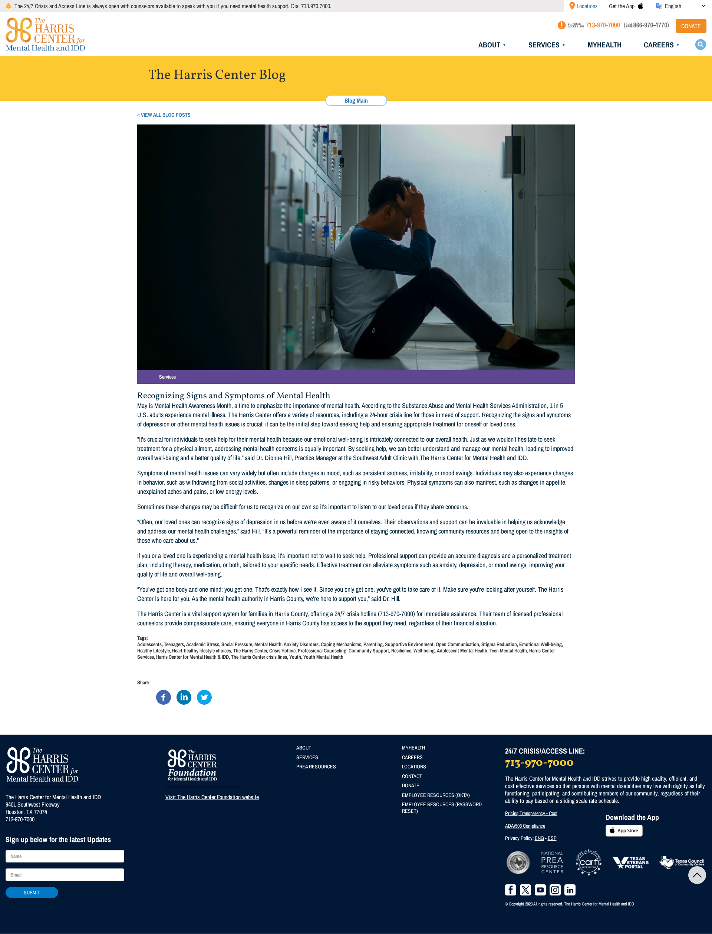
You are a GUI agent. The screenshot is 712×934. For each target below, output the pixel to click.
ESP (552, 838)
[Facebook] (163, 697)
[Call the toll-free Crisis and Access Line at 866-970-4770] (647, 27)
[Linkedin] (184, 697)
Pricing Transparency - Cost (531, 813)
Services (544, 45)
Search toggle (700, 44)
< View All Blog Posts (164, 115)
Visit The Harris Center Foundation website (212, 797)
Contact (412, 776)
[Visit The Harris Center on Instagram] (555, 889)
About (489, 45)
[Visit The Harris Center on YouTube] (540, 889)
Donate (691, 26)
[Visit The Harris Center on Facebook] (510, 889)
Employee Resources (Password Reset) (442, 807)
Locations (587, 6)
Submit (32, 892)
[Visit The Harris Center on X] (525, 889)
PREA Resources (316, 766)
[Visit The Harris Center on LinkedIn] (570, 889)
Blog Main (356, 100)
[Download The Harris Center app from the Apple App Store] (640, 6)
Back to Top (697, 875)
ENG (539, 838)
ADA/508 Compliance (525, 825)
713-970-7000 (20, 819)
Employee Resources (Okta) (436, 795)
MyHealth (605, 45)
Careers (659, 45)
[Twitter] (204, 697)
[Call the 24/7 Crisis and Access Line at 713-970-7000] (588, 27)
